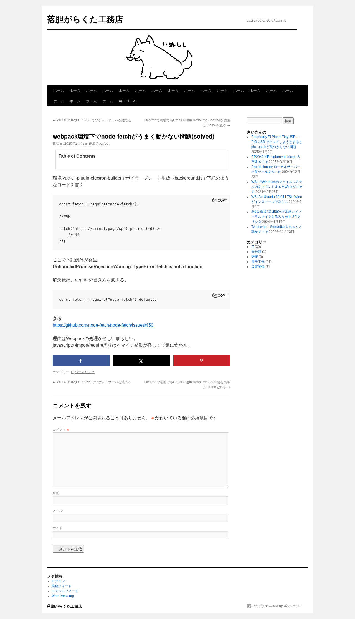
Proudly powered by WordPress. (276, 606)
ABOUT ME (128, 101)
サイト (58, 527)
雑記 (254, 257)
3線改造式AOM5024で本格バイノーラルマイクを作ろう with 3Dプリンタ (276, 217)
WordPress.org (63, 596)
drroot (104, 143)
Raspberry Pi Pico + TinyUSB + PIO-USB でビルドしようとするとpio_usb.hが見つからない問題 (276, 142)
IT (72, 371)
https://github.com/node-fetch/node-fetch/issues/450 (103, 325)
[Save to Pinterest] (201, 360)
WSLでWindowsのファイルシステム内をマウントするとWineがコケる (276, 187)
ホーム (58, 90)
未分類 (256, 252)
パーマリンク (85, 371)
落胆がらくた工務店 (85, 19)
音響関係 (258, 267)
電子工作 (258, 262)
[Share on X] (141, 360)
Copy (222, 200)
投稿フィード (62, 586)
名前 (56, 492)
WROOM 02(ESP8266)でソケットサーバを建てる (92, 119)
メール (58, 510)
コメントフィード (65, 591)
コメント (61, 429)
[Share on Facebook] (81, 360)
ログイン (58, 581)
